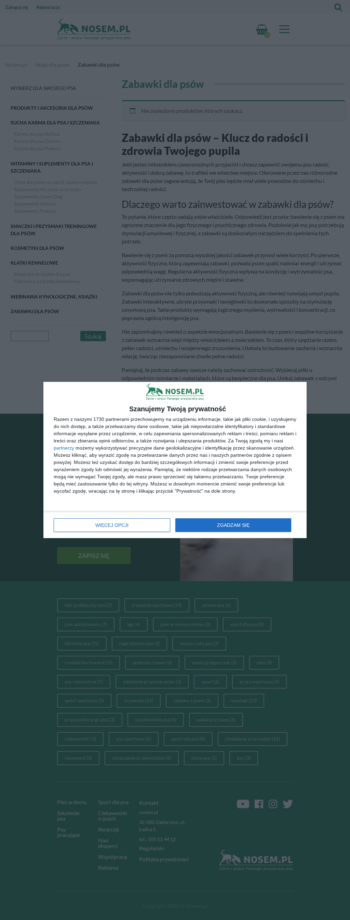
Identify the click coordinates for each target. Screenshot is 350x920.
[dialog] (175, 460)
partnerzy (64, 447)
